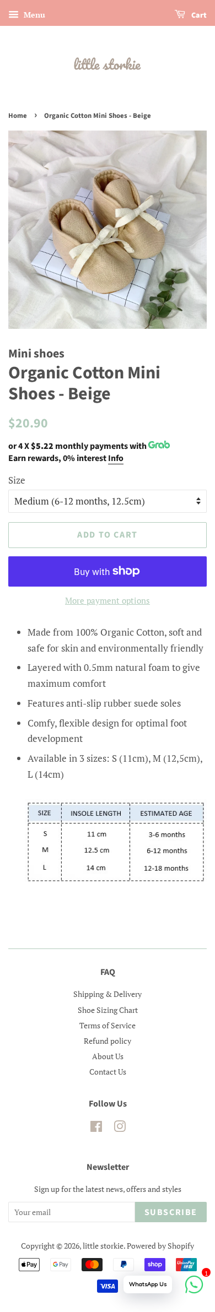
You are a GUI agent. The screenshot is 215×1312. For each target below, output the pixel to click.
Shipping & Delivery (107, 994)
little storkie (103, 1245)
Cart (198, 15)
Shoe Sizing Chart (108, 1010)
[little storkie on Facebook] (96, 1128)
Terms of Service (107, 1025)
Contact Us (107, 1071)
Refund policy (107, 1040)
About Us (107, 1056)
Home (17, 116)
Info (115, 458)
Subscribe (170, 1212)
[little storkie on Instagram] (120, 1128)
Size (16, 480)
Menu (33, 14)
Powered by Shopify (160, 1245)
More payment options (107, 600)
